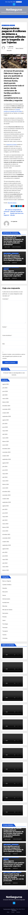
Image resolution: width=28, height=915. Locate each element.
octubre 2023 (5, 498)
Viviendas (4, 638)
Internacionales (15, 253)
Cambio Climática (6, 584)
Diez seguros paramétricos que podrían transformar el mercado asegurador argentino (13, 273)
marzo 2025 (5, 437)
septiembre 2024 (6, 459)
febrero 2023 (5, 527)
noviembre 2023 (6, 495)
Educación (5, 591)
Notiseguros (14, 9)
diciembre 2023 (6, 491)
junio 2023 (5, 513)
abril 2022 (4, 563)
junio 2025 (5, 427)
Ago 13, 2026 (7, 839)
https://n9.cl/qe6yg (12, 202)
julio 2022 (4, 552)
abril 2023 (4, 520)
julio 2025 (4, 423)
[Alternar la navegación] (25, 17)
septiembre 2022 (6, 545)
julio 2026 (4, 387)
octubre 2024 (5, 455)
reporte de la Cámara (12, 144)
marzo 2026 (5, 398)
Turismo (4, 634)
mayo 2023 (5, 516)
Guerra (4, 595)
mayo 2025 (5, 430)
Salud (3, 620)
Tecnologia (5, 624)
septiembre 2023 (6, 502)
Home (8, 912)
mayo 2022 (5, 559)
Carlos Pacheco (17, 839)
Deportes (4, 588)
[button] (22, 16)
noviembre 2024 (6, 452)
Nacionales (12, 25)
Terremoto (4, 627)
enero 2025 (5, 445)
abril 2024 (4, 477)
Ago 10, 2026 (7, 853)
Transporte (5, 631)
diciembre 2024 (6, 448)
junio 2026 (5, 391)
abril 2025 (4, 434)
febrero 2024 (5, 484)
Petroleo (4, 616)
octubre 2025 (5, 412)
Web (3, 343)
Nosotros (18, 912)
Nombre (4, 327)
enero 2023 (5, 530)
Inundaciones (5, 602)
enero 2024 (5, 488)
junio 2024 (5, 470)
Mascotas (4, 606)
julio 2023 (4, 509)
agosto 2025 (5, 420)
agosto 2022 (5, 548)
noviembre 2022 (6, 538)
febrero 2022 (5, 570)
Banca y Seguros (5, 25)
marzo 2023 (5, 523)
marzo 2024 (5, 480)
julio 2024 (4, 466)
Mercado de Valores (7, 609)
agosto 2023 (5, 505)
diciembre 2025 (6, 405)
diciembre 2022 (6, 534)
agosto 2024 (5, 463)
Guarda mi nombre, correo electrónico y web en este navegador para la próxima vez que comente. (13, 356)
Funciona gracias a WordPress (9, 909)
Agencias (11, 46)
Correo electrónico (7, 335)
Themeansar (14, 910)
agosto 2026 (5, 384)
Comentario (5, 299)
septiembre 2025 (6, 416)
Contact (12, 912)
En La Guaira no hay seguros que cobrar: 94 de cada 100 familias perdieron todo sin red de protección (13, 877)
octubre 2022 (5, 541)
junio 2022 (5, 556)
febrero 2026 (5, 402)
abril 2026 (4, 395)
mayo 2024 (5, 473)
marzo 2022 (5, 566)
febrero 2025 (5, 441)
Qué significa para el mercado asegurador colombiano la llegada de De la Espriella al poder (13, 257)
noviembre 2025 (6, 409)
